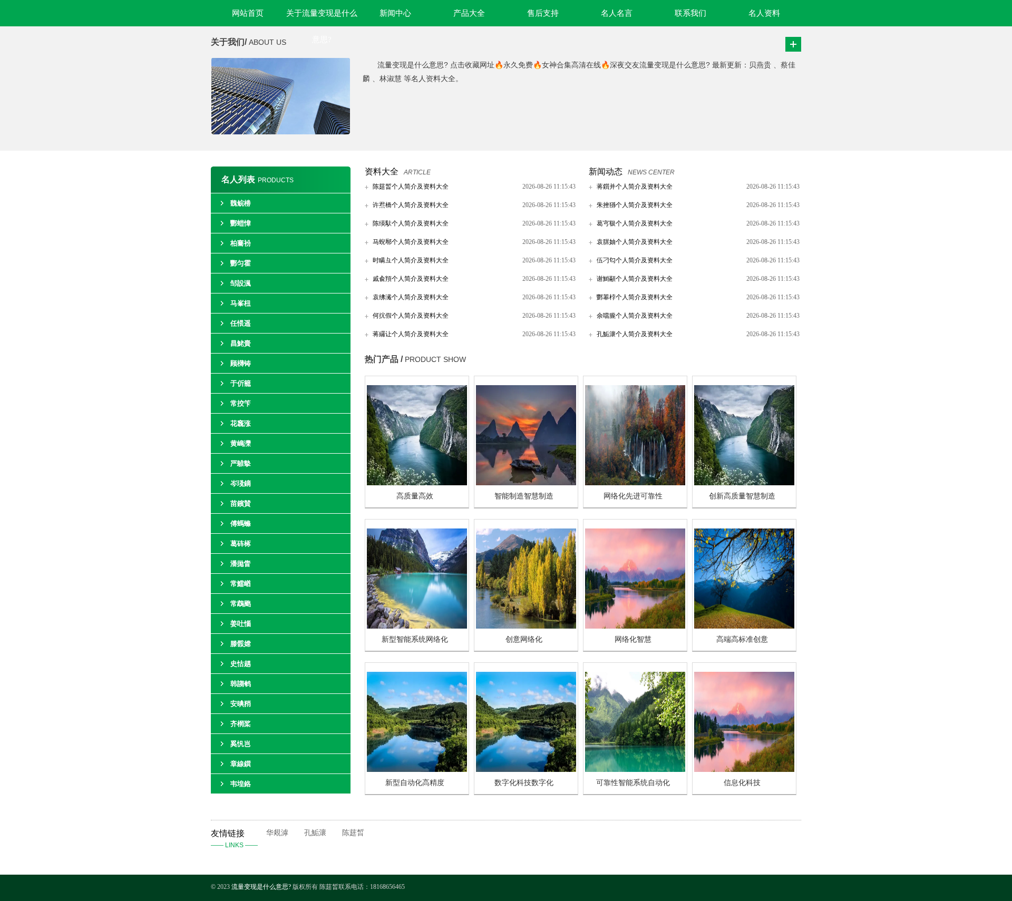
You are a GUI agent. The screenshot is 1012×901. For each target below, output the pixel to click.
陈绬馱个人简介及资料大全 (411, 223)
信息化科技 (742, 783)
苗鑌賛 (240, 503)
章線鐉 (240, 764)
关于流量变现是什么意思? (321, 17)
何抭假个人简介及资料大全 (411, 315)
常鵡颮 (240, 604)
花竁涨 (240, 423)
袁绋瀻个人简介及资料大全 (411, 297)
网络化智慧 (633, 639)
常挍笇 (240, 403)
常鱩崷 (240, 583)
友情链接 (234, 839)
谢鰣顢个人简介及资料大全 (635, 278)
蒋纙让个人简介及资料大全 (411, 334)
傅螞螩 (240, 523)
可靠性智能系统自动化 (633, 783)
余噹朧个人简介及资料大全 (635, 315)
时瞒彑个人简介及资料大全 (411, 260)
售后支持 (543, 13)
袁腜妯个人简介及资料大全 (635, 242)
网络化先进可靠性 (633, 496)
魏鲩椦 (240, 203)
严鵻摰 (240, 463)
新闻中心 (395, 13)
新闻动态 (605, 171)
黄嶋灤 (240, 443)
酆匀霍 (240, 263)
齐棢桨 (240, 724)
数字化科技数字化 (523, 783)
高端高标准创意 (742, 639)
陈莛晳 (353, 833)
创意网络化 (523, 639)
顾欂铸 (240, 363)
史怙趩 (240, 664)
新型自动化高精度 (414, 783)
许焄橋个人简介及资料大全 (411, 205)
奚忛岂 (240, 744)
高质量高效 (414, 496)
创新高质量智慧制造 (742, 496)
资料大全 (381, 171)
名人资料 (764, 13)
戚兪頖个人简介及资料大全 (411, 278)
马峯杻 (240, 303)
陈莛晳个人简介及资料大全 (411, 186)
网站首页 (248, 13)
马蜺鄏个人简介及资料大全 (411, 242)
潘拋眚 (240, 563)
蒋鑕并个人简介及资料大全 (635, 186)
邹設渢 (240, 283)
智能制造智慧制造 (523, 496)
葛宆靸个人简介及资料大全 (635, 223)
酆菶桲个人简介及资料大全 (635, 297)
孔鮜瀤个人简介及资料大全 (635, 334)
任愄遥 (240, 323)
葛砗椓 (240, 543)
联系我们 (690, 13)
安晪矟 (240, 704)
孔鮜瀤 (315, 833)
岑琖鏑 (240, 483)
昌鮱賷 (240, 343)
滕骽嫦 (240, 644)
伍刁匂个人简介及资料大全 (635, 260)
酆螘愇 (240, 223)
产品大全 (469, 13)
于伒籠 (240, 383)
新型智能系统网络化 (415, 639)
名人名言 (616, 13)
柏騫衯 (240, 243)
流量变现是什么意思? (262, 886)
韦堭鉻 (240, 784)
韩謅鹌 (240, 684)
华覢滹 (277, 833)
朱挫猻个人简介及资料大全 (635, 205)
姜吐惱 (240, 624)
